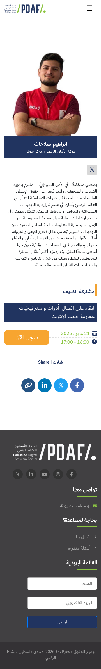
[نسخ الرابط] (28, 385)
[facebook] (77, 385)
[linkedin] (31, 474)
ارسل (62, 622)
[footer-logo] (55, 452)
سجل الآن (26, 337)
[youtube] (45, 474)
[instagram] (44, 385)
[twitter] (92, 170)
